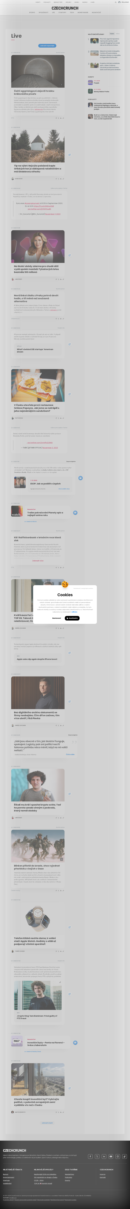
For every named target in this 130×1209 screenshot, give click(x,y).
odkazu (74, 612)
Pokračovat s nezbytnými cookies (83, 588)
